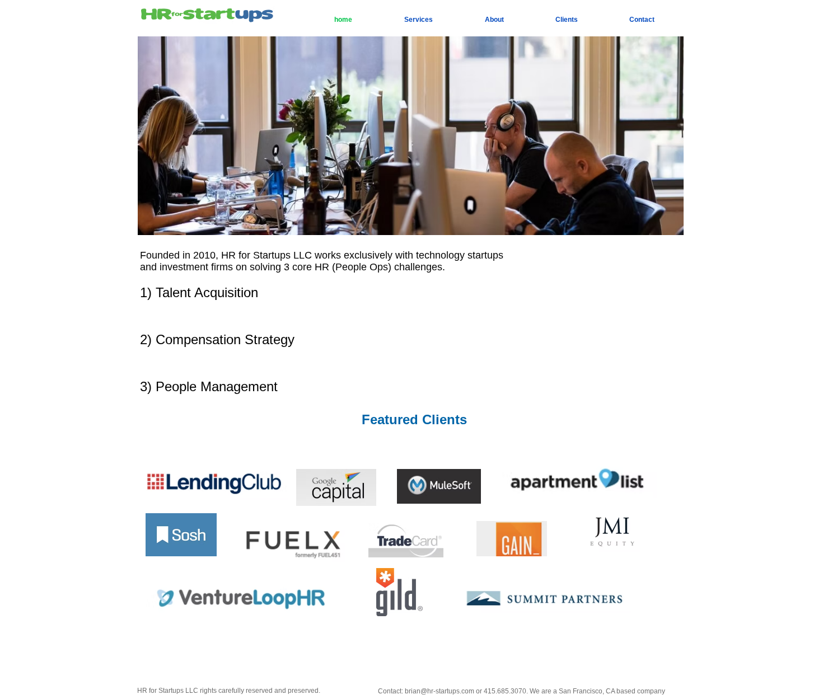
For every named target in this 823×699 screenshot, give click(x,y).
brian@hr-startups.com (439, 691)
